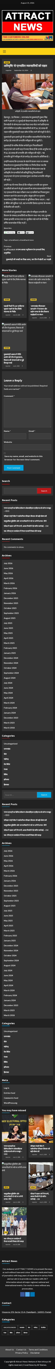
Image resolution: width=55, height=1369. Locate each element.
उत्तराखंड (7, 62)
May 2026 (8, 573)
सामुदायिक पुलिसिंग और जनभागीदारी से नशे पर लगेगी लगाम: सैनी (25, 521)
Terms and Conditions (38, 1349)
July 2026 (8, 563)
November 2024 (11, 663)
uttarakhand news (26, 240)
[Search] (50, 51)
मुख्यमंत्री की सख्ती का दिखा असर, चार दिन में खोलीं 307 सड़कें (28, 258)
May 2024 (8, 693)
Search (6, 481)
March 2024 (9, 703)
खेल (5, 754)
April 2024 (8, 698)
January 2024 (10, 713)
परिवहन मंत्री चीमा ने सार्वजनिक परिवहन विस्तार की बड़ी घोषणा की (25, 516)
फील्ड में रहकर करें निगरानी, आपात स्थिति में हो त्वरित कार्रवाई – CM (26, 526)
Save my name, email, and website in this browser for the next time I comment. (23, 458)
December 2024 (11, 658)
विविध (6, 774)
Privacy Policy (21, 1352)
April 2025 (8, 638)
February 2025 (10, 648)
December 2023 (11, 718)
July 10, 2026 (16, 315)
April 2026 (8, 578)
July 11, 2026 (16, 1157)
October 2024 (10, 668)
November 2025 (11, 603)
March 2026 (9, 583)
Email (32, 431)
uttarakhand (13, 240)
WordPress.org (10, 1103)
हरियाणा (6, 779)
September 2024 (11, 673)
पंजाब (5, 769)
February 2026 (10, 588)
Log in (6, 1088)
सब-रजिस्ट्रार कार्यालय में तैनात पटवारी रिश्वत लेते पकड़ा (22, 531)
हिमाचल (6, 784)
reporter (9, 70)
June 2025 (8, 628)
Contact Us (21, 1349)
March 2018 (9, 728)
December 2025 (11, 598)
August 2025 (9, 618)
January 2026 (10, 593)
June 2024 (8, 688)
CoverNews (28, 1365)
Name (7, 431)
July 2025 (8, 623)
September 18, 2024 (21, 70)
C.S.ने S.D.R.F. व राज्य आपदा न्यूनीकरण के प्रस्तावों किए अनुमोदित (24, 249)
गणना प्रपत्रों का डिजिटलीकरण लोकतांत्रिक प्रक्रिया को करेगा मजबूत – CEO (27, 509)
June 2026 (8, 568)
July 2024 (8, 683)
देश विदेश (7, 764)
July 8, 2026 (16, 366)
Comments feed (11, 1098)
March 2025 (9, 643)
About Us (9, 1349)
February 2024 (10, 708)
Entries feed (9, 1093)
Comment (9, 396)
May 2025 (8, 633)
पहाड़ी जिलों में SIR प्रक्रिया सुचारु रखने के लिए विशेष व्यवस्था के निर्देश (14, 309)
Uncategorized (10, 743)
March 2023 (9, 723)
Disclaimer (35, 1352)
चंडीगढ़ (6, 759)
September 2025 (11, 613)
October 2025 (10, 608)
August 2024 (9, 678)
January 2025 (10, 653)
